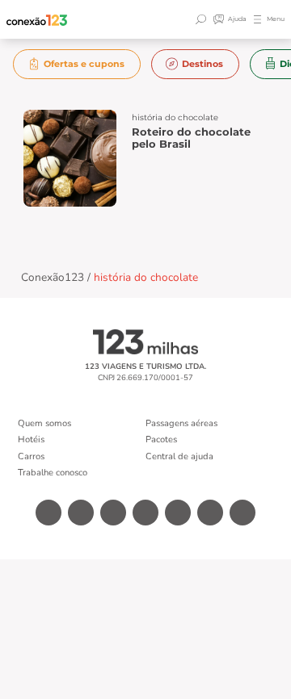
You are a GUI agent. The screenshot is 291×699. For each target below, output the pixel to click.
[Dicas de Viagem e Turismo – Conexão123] (37, 20)
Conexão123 (52, 277)
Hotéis (31, 439)
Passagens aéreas (181, 423)
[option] (77, 64)
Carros (31, 456)
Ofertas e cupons (84, 63)
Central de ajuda (179, 456)
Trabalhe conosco (52, 473)
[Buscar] (202, 19)
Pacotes (161, 439)
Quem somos (44, 423)
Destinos (202, 63)
